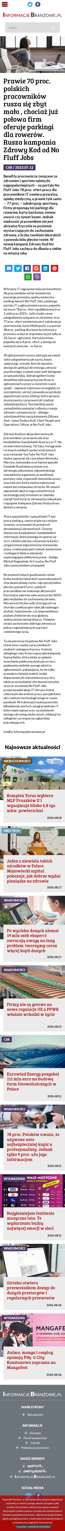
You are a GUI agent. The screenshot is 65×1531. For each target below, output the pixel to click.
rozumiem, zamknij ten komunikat (33, 1526)
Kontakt (35, 1433)
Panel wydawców (35, 1438)
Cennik (35, 1443)
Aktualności (35, 1414)
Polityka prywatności (35, 1448)
